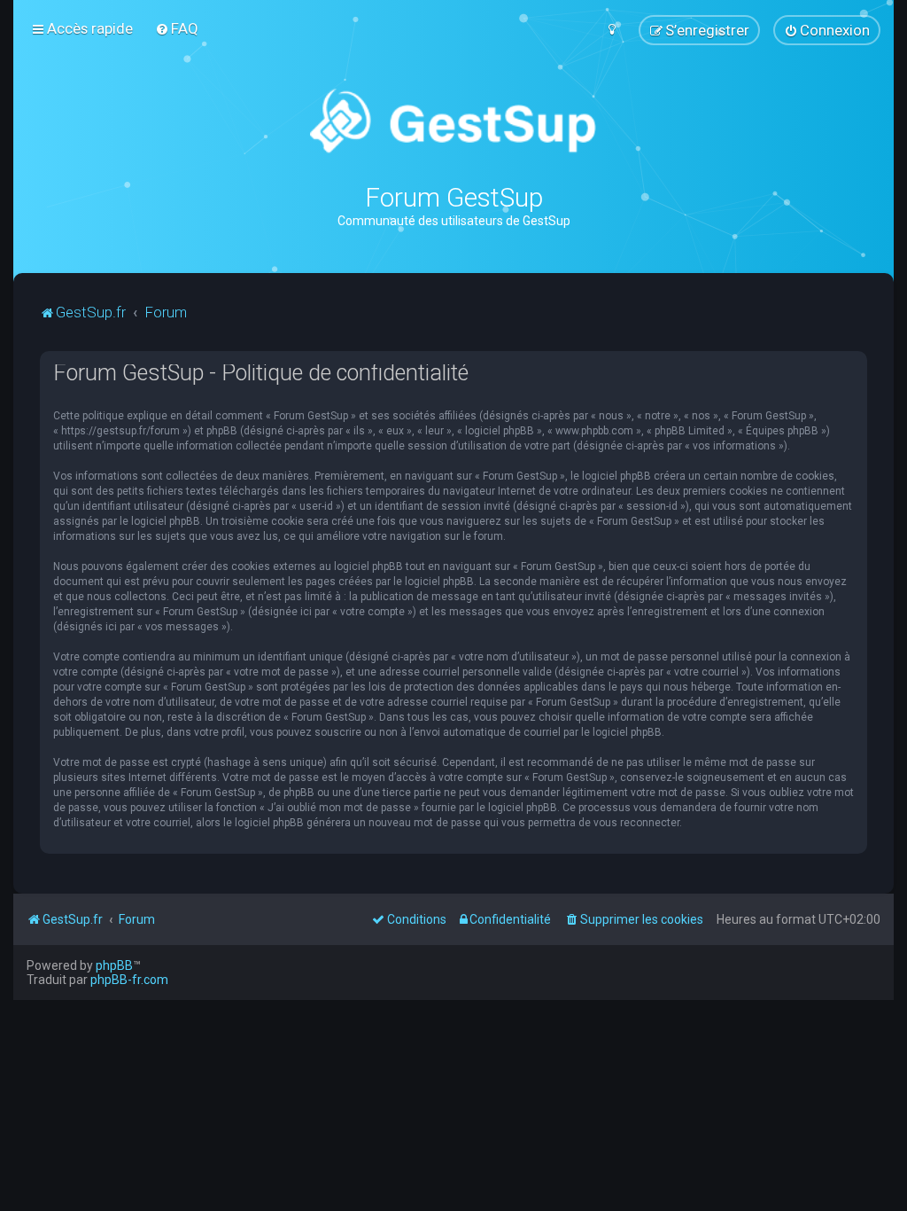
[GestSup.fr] (453, 122)
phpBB (114, 965)
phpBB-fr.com (129, 980)
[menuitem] (177, 28)
